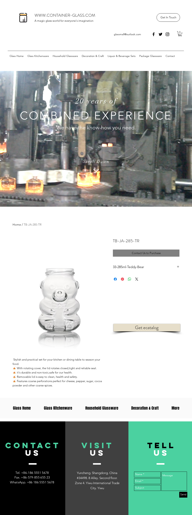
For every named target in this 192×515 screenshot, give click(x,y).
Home (17, 224)
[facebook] (153, 34)
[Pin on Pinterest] (122, 279)
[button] (168, 17)
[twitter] (160, 34)
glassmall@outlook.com (127, 34)
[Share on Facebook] (115, 279)
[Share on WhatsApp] (129, 279)
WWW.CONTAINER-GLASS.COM (64, 15)
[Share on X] (136, 279)
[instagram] (167, 34)
